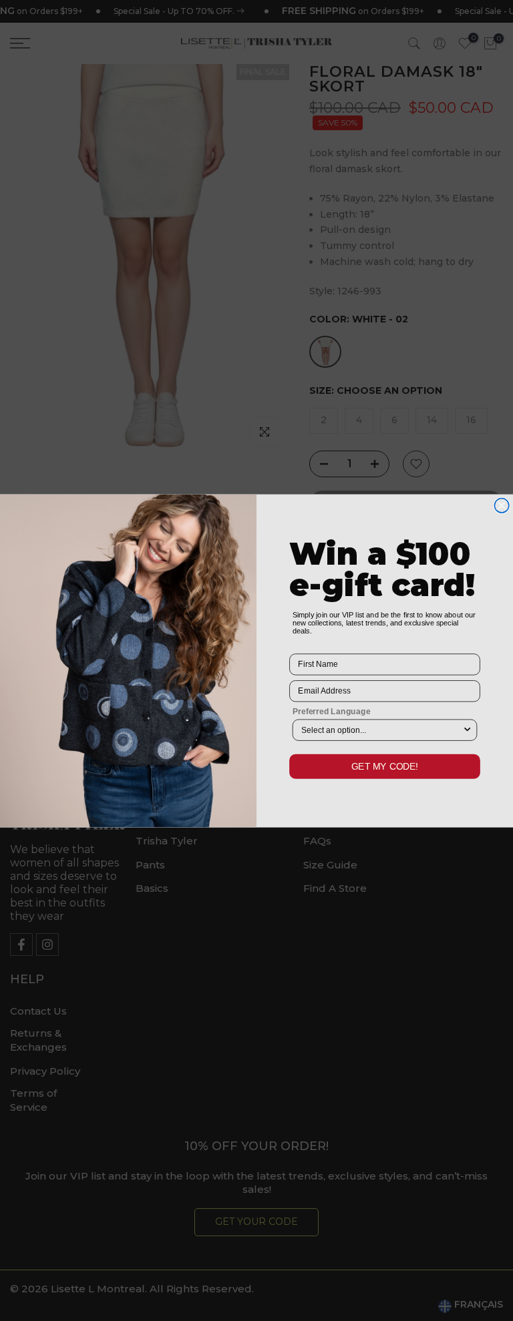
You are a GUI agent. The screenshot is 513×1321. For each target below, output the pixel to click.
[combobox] (381, 730)
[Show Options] (467, 730)
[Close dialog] (501, 505)
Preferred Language (332, 710)
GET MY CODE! (385, 766)
